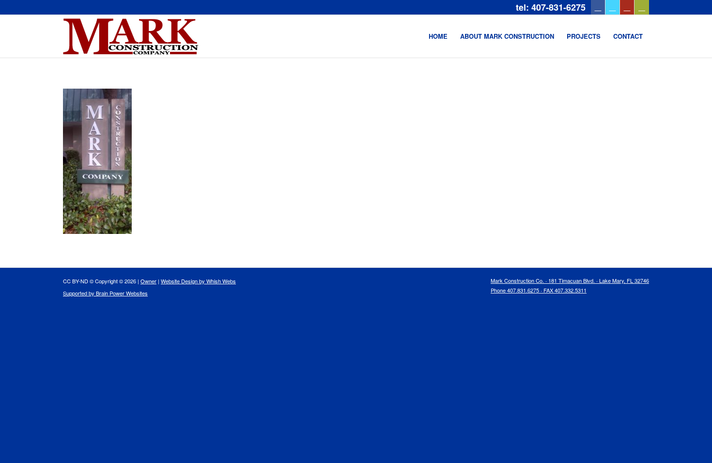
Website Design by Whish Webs (198, 281)
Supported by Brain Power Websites (105, 293)
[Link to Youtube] (627, 7)
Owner (148, 281)
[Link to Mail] (642, 7)
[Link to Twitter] (612, 7)
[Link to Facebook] (598, 7)
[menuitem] (438, 36)
